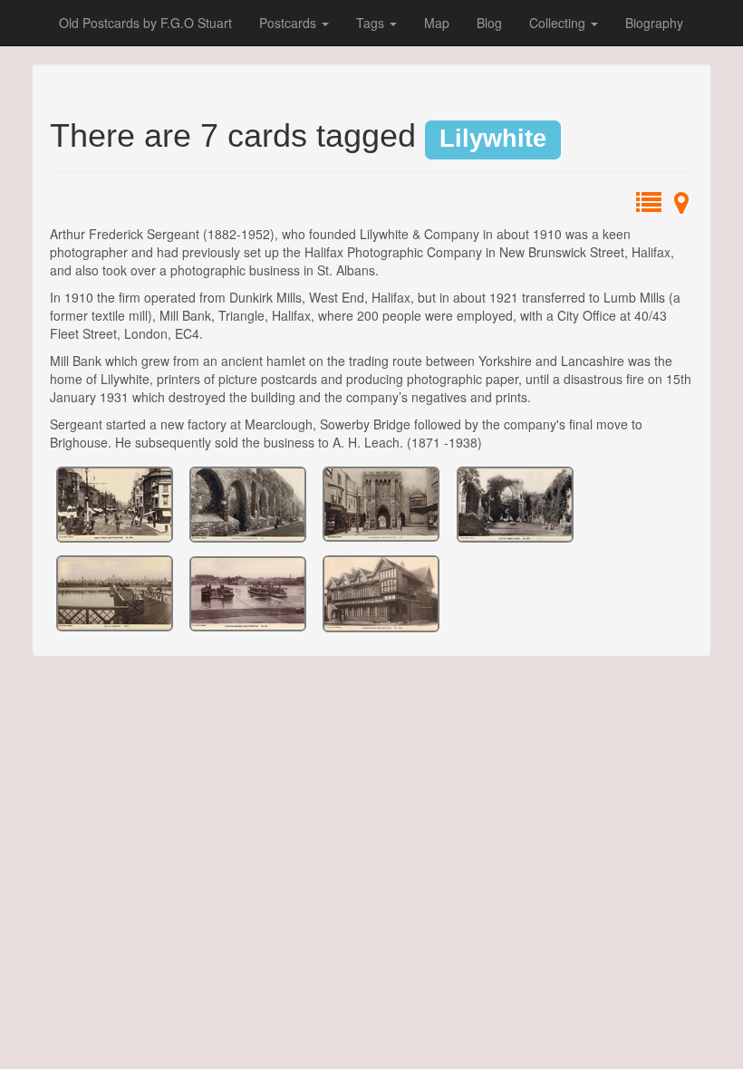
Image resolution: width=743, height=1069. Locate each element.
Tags (372, 23)
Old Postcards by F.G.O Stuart (145, 23)
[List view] (648, 206)
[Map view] (681, 206)
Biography (654, 23)
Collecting (559, 23)
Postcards (289, 23)
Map (436, 23)
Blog (489, 23)
